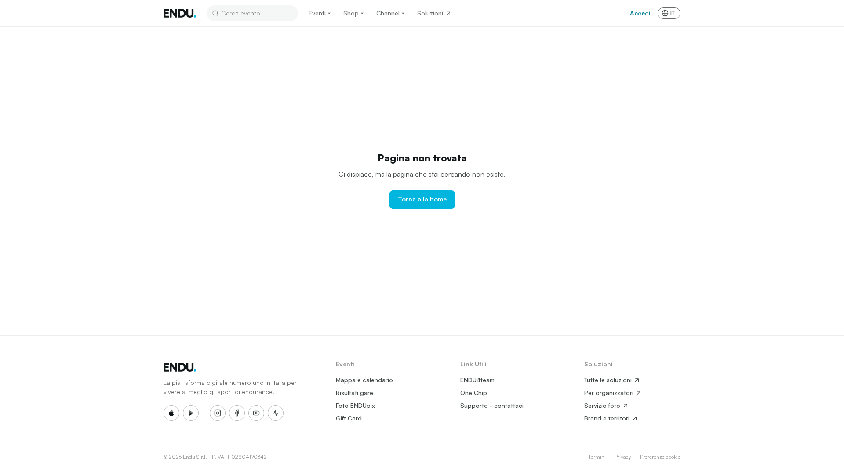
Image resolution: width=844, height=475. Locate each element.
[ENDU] (180, 13)
